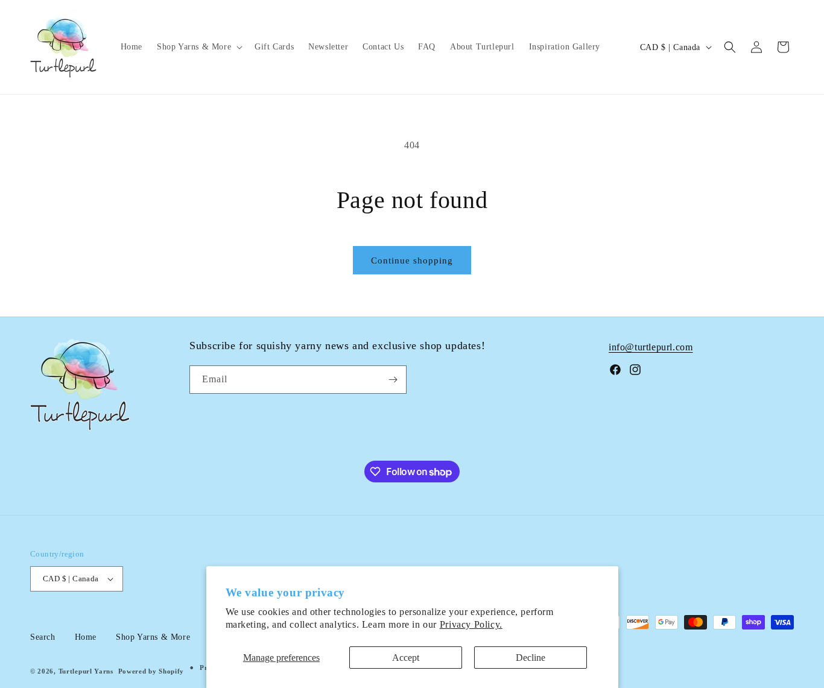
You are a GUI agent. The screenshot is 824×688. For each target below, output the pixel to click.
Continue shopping (412, 260)
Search (42, 637)
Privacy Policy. (471, 624)
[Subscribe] (392, 379)
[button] (198, 47)
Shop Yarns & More (153, 637)
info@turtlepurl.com (650, 347)
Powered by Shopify (151, 671)
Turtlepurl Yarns (86, 671)
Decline (530, 657)
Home (86, 637)
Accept (405, 657)
